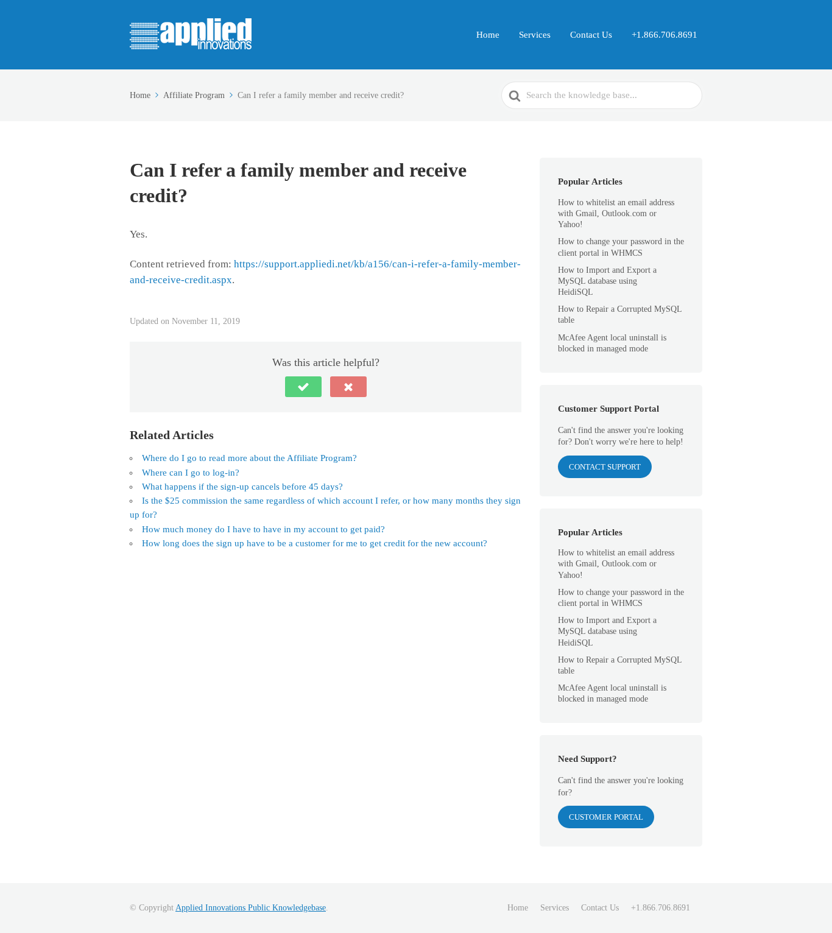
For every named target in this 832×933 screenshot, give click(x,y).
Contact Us (591, 35)
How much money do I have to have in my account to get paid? (263, 529)
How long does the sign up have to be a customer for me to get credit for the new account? (314, 543)
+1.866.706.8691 (664, 35)
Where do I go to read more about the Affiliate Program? (249, 458)
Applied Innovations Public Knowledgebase (250, 907)
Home (487, 35)
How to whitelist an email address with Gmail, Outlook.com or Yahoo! (616, 213)
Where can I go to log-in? (190, 472)
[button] (303, 386)
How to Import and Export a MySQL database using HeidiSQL (607, 281)
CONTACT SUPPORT (605, 466)
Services (535, 35)
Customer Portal (606, 817)
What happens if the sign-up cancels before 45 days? (242, 486)
